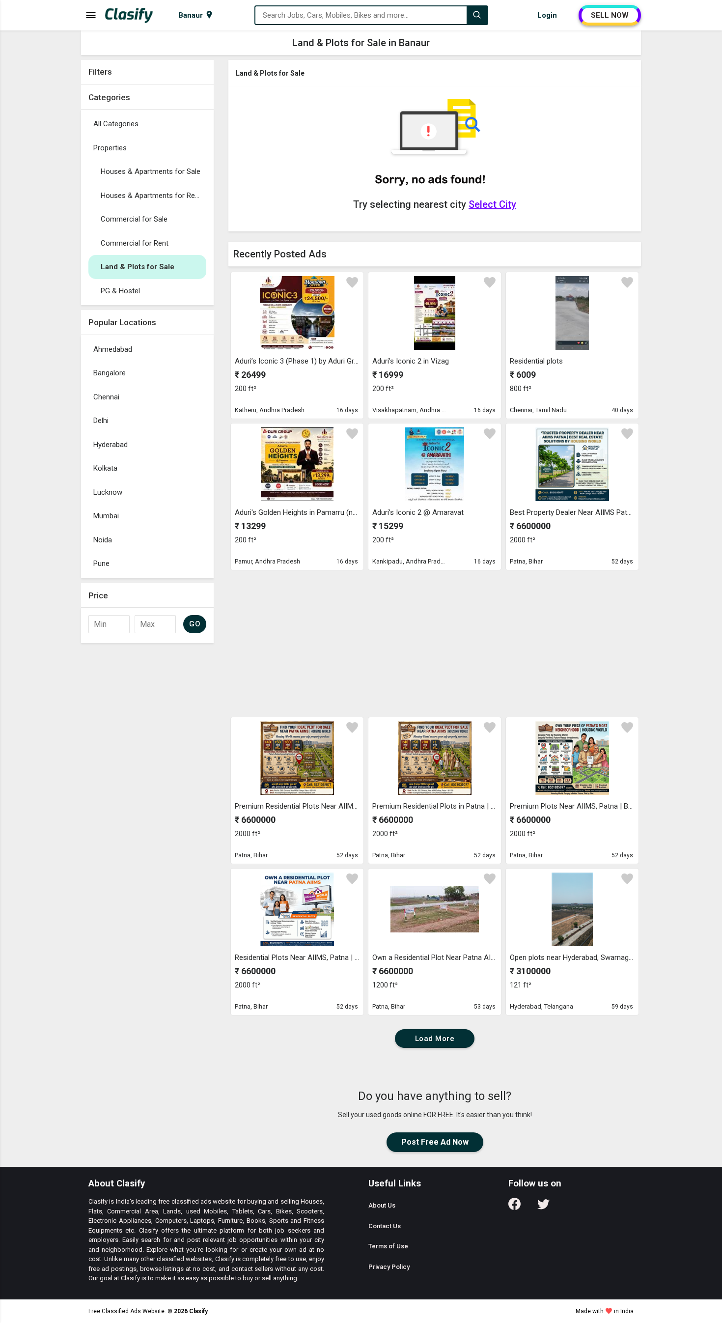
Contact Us (384, 1226)
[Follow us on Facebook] (514, 1207)
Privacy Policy (389, 1266)
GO (194, 623)
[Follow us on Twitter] (543, 1207)
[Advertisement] (147, 795)
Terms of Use (388, 1246)
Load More (435, 1038)
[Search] (477, 15)
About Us (381, 1205)
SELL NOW (610, 15)
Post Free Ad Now (435, 1142)
